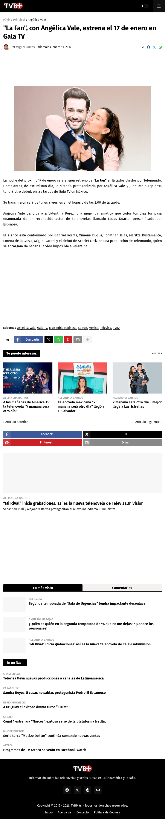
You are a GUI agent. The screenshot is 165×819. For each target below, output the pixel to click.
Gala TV (42, 328)
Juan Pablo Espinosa (62, 328)
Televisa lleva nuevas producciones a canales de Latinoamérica (53, 678)
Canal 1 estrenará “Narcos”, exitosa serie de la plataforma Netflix (54, 721)
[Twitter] (154, 47)
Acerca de (64, 812)
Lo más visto (43, 588)
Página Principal (14, 19)
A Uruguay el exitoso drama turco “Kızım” (35, 707)
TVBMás (76, 805)
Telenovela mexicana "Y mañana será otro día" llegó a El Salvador (81, 406)
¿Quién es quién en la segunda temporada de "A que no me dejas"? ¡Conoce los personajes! (91, 626)
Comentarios (122, 588)
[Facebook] (148, 47)
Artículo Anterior (16, 422)
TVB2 (116, 328)
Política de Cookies (107, 812)
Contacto (82, 812)
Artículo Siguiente (147, 422)
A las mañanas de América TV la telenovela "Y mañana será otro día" (26, 406)
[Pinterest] (68, 339)
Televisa (105, 328)
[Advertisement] (81, 70)
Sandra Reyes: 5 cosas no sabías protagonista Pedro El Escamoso (54, 693)
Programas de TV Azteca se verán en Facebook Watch (44, 750)
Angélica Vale (37, 19)
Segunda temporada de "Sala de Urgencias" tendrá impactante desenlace (87, 603)
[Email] (77, 339)
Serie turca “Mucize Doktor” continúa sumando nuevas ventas (51, 736)
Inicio (49, 812)
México (93, 328)
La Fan (82, 328)
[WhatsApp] (160, 47)
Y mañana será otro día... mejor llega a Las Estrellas (137, 404)
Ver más (157, 353)
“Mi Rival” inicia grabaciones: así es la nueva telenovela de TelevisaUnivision (73, 503)
